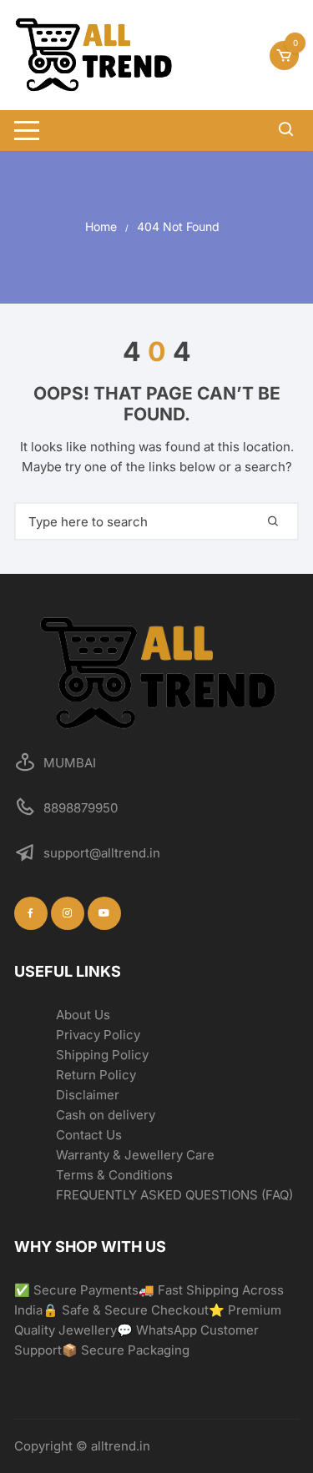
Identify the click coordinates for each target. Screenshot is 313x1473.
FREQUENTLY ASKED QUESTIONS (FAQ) (174, 1195)
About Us (83, 1015)
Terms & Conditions (114, 1175)
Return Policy (96, 1075)
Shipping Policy (102, 1055)
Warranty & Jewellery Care (135, 1155)
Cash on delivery (105, 1115)
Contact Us (89, 1135)
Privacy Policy (98, 1035)
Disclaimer (87, 1095)
